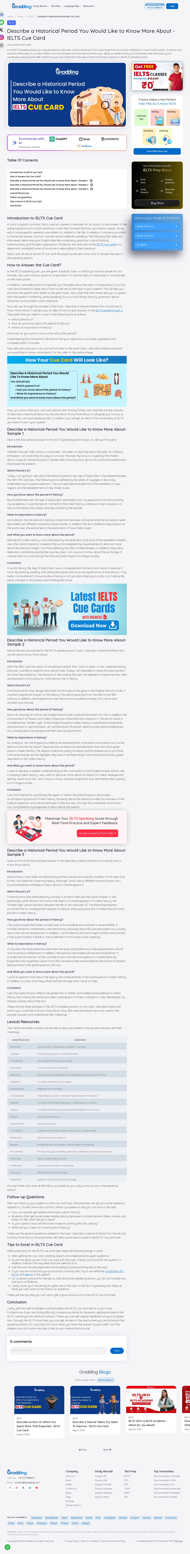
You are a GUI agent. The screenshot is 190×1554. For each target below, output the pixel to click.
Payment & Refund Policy (113, 1541)
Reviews (179, 1541)
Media (69, 1484)
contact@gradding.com (27, 1482)
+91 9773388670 (26, 1477)
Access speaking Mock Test (96, 833)
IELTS (11, 22)
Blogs (68, 1492)
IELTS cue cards (106, 244)
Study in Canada (103, 1484)
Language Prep (71, 6)
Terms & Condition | (90, 1541)
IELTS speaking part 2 (108, 310)
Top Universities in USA (165, 1480)
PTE (126, 1480)
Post (117, 1350)
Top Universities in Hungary (167, 1492)
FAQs (68, 1497)
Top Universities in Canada (167, 1476)
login (172, 6)
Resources (88, 6)
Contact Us (71, 1488)
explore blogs (104, 1380)
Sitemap (70, 1501)
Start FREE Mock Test (157, 151)
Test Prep (55, 6)
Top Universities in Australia (167, 1488)
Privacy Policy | (72, 1541)
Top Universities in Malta (165, 1497)
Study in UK (100, 1476)
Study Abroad (40, 6)
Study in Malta (102, 1497)
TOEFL (127, 1488)
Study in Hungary (103, 1492)
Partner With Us (73, 1505)
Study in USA (101, 1480)
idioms (29, 1274)
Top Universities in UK (164, 1484)
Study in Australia (103, 1488)
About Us (70, 1476)
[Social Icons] (10, 1487)
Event (68, 1480)
